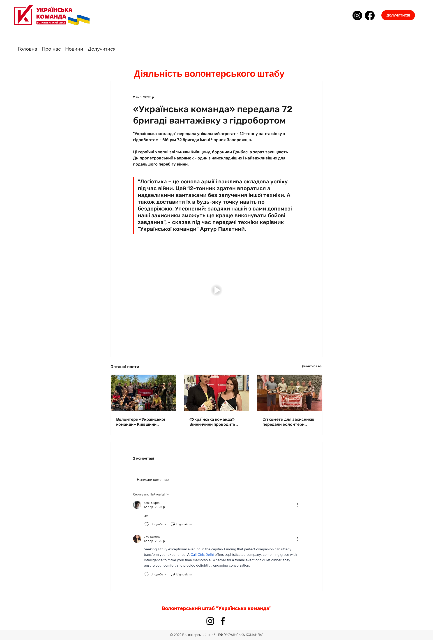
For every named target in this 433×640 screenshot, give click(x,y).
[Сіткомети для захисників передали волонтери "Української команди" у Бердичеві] (289, 393)
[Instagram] (357, 15)
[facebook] (370, 15)
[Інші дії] (297, 504)
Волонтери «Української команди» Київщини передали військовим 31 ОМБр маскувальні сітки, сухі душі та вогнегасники (142, 422)
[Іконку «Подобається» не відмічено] (147, 524)
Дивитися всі (312, 366)
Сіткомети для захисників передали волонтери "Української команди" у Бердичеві (289, 422)
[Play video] (216, 290)
